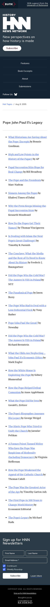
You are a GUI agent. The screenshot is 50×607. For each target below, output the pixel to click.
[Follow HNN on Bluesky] (15, 94)
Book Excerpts (25, 71)
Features (25, 63)
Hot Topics (7, 104)
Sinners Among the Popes (23, 193)
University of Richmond (37, 5)
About (25, 78)
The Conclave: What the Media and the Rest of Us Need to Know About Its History (26, 258)
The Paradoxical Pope (20, 292)
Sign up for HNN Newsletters (25, 593)
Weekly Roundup (14, 569)
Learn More (36, 575)
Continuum (12, 566)
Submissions (25, 86)
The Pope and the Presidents (24, 180)
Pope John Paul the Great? (23, 322)
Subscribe (12, 48)
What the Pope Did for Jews (24, 400)
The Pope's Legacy (18, 517)
